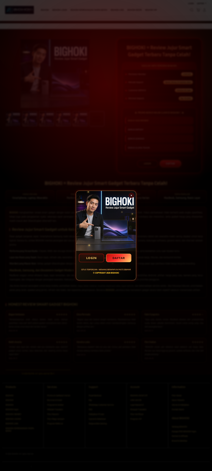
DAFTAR (118, 258)
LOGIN (91, 258)
